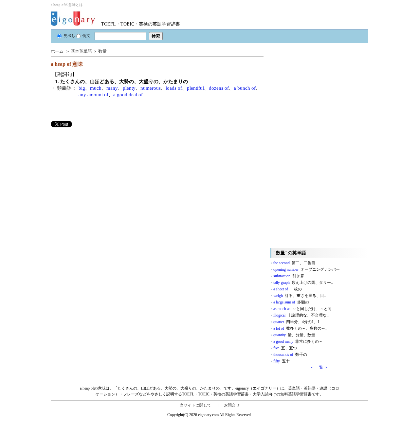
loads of (174, 88)
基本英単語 (81, 51)
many (112, 88)
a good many (298, 341)
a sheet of (287, 289)
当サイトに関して (195, 405)
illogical (301, 315)
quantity (294, 335)
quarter (297, 322)
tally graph (303, 282)
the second (294, 263)
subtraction (288, 276)
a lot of (300, 328)
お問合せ (232, 405)
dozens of (219, 88)
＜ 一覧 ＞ (319, 367)
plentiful (195, 88)
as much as (303, 308)
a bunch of (245, 88)
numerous (150, 88)
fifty (281, 361)
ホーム (57, 51)
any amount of (93, 94)
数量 (102, 51)
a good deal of (128, 94)
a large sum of (291, 302)
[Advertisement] (100, 173)
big (82, 88)
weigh (299, 295)
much (95, 88)
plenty (129, 88)
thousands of (290, 354)
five (285, 348)
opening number (306, 269)
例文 (86, 35)
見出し (69, 35)
